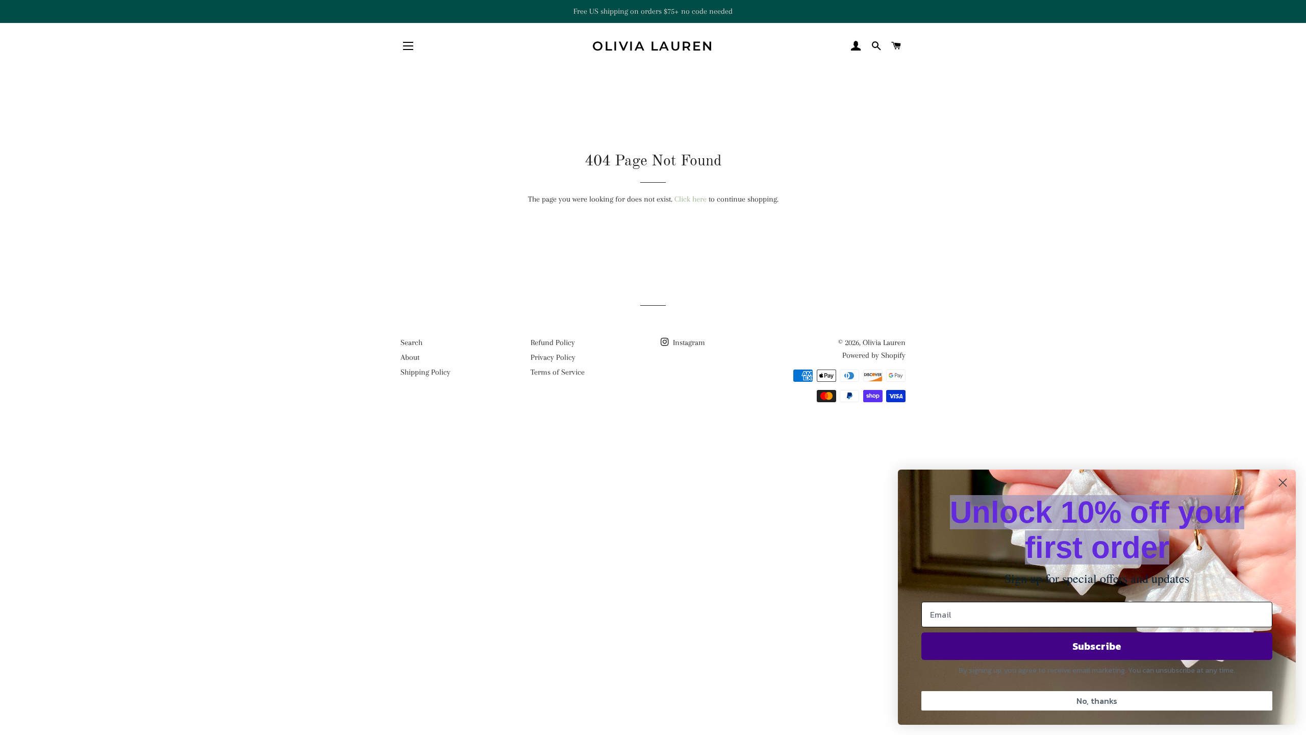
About (409, 357)
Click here (690, 199)
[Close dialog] (1283, 483)
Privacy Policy (553, 357)
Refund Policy (553, 342)
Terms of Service (558, 372)
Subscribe (1096, 646)
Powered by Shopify (874, 355)
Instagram (688, 342)
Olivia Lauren (653, 46)
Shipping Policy (425, 372)
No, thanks (1096, 701)
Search (411, 342)
